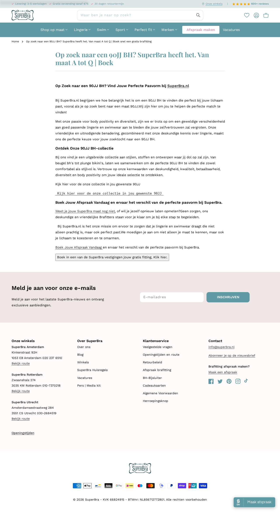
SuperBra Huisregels (92, 370)
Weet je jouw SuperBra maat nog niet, (85, 211)
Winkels (83, 362)
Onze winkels (214, 3)
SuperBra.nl (178, 86)
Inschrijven (228, 297)
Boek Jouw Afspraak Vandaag (79, 247)
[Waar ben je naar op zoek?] (198, 15)
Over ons (83, 347)
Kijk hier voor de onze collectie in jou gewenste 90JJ (109, 193)
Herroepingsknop (155, 401)
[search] (140, 15)
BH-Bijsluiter (152, 378)
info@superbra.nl (221, 347)
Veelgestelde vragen (157, 347)
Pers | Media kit (89, 385)
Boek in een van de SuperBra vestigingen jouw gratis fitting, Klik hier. (112, 257)
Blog (80, 354)
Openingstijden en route (161, 354)
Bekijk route (21, 363)
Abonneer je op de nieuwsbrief (231, 355)
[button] (264, 15)
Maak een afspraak (222, 372)
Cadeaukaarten (154, 385)
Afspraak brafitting (157, 370)
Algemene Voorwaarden (160, 393)
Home (15, 41)
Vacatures (84, 378)
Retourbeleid (152, 362)
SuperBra (92, 499)
